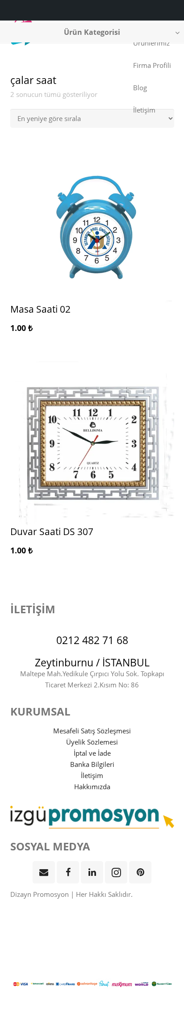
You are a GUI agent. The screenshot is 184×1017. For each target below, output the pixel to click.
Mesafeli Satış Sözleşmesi (92, 730)
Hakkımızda (92, 786)
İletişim (92, 775)
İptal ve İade (92, 753)
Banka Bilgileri (92, 764)
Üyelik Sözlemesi (92, 741)
